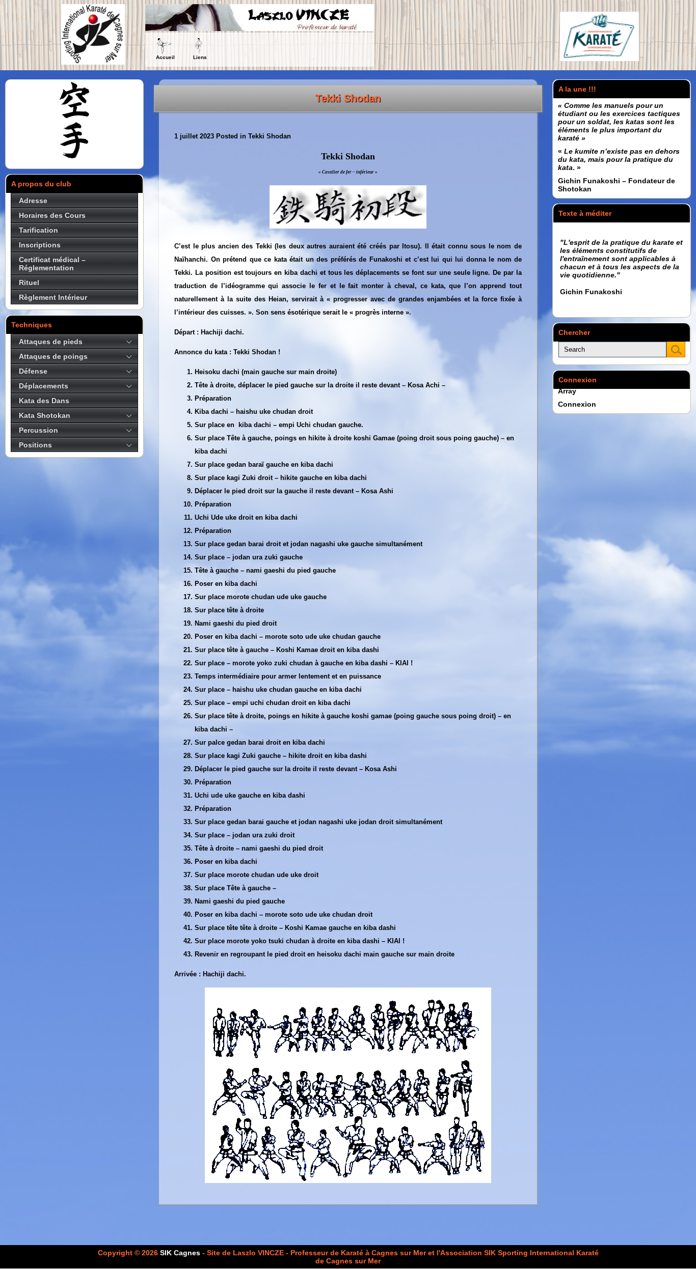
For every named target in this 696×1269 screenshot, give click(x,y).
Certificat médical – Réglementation (52, 264)
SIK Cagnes (180, 1253)
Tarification (38, 230)
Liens (200, 57)
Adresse (33, 200)
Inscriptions (40, 245)
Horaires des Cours (52, 215)
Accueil (165, 57)
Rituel (29, 282)
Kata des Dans (44, 401)
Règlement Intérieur (53, 297)
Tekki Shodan (348, 98)
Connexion (577, 404)
